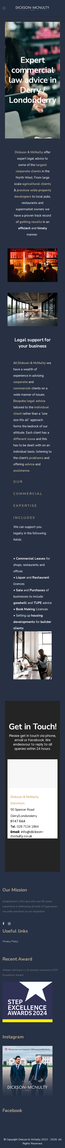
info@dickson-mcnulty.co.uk (27, 834)
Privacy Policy (10, 941)
